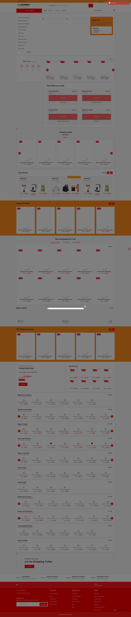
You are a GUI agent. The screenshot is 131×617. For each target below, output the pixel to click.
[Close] (85, 306)
